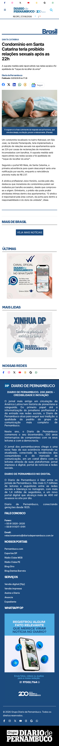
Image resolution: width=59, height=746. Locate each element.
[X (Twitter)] (20, 3)
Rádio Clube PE (12, 562)
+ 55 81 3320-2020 (15, 523)
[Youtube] (28, 3)
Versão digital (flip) (15, 584)
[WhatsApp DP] (53, 3)
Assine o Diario (12, 593)
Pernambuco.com (14, 549)
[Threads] (37, 3)
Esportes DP (11, 553)
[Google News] (45, 3)
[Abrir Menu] (5, 10)
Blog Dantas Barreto (15, 570)
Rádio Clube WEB (14, 557)
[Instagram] (12, 3)
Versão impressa (13, 588)
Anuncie (9, 597)
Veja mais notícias (29, 232)
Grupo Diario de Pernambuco (26, 712)
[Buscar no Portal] (51, 10)
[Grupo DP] (29, 736)
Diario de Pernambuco (12, 75)
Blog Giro (9, 566)
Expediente (10, 601)
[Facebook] (6, 3)
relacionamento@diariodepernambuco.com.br (29, 535)
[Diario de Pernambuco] (29, 10)
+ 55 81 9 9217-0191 (15, 526)
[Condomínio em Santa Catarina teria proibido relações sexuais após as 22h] (3, 84)
